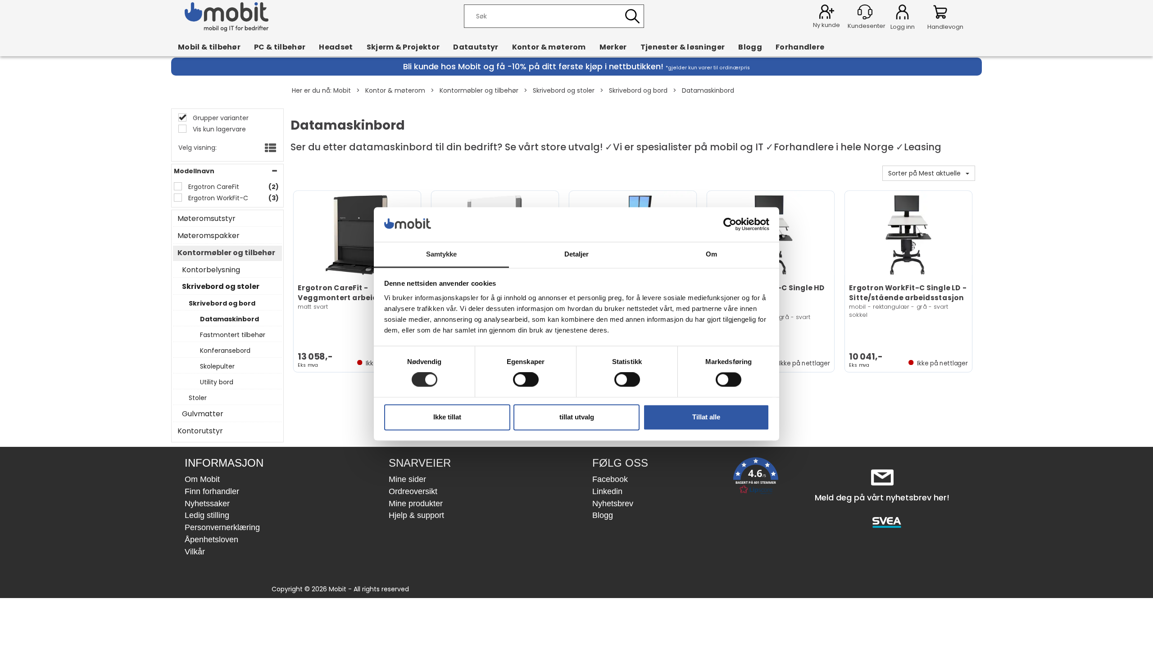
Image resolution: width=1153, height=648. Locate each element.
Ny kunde (826, 25)
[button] (755, 478)
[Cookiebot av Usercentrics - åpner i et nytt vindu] (729, 224)
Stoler (198, 397)
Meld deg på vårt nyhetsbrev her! (882, 497)
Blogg (750, 47)
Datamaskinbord (708, 90)
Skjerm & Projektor (403, 47)
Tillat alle (706, 417)
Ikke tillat (447, 417)
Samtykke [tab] (441, 254)
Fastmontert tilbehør (232, 334)
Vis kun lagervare (218, 129)
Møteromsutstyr (206, 219)
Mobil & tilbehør (209, 47)
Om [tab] (711, 254)
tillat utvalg (576, 417)
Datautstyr (475, 47)
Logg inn (902, 13)
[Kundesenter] (865, 11)
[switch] (526, 380)
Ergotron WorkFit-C (217, 198)
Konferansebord (225, 350)
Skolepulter (217, 366)
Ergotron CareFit (212, 186)
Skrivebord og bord (638, 90)
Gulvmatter (202, 414)
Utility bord (216, 382)
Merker (613, 47)
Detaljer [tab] (576, 254)
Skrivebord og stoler (564, 90)
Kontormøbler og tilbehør (479, 90)
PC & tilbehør (279, 47)
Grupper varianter (220, 117)
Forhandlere (800, 47)
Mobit (342, 90)
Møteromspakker (208, 236)
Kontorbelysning (211, 270)
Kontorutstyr (200, 431)
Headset (336, 47)
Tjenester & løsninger (682, 47)
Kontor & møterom (549, 47)
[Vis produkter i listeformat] (270, 148)
